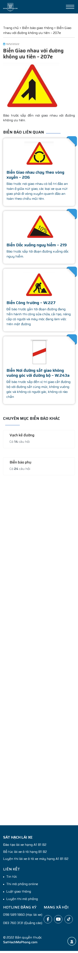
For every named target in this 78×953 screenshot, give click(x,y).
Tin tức (11, 876)
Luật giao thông (18, 891)
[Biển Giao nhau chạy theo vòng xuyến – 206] (39, 153)
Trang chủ (11, 27)
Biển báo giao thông (37, 27)
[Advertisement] (39, 647)
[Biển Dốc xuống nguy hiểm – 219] (39, 226)
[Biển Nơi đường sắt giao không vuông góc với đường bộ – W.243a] (39, 351)
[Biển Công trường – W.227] (39, 284)
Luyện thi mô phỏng (22, 898)
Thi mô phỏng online (22, 884)
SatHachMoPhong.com (20, 942)
